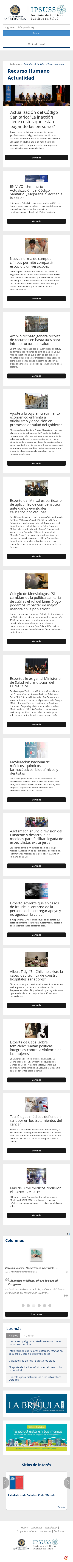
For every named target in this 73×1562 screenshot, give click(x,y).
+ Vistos (13, 1335)
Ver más (36, 157)
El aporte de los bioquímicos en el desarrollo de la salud (35, 1369)
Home (24, 1527)
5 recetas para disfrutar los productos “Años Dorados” (35, 1378)
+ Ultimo (28, 1335)
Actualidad (40, 64)
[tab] (13, 1335)
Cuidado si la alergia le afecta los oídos (32, 1360)
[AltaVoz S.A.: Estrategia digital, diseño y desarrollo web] (66, 1558)
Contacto (59, 1531)
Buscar (36, 33)
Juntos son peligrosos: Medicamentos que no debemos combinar (35, 1343)
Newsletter (51, 1527)
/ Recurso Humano (55, 64)
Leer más (36, 1314)
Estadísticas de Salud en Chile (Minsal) (31, 1495)
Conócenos (36, 1527)
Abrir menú (38, 44)
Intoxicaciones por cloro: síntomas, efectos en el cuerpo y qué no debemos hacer (36, 1352)
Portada (28, 64)
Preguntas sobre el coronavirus (33, 1531)
